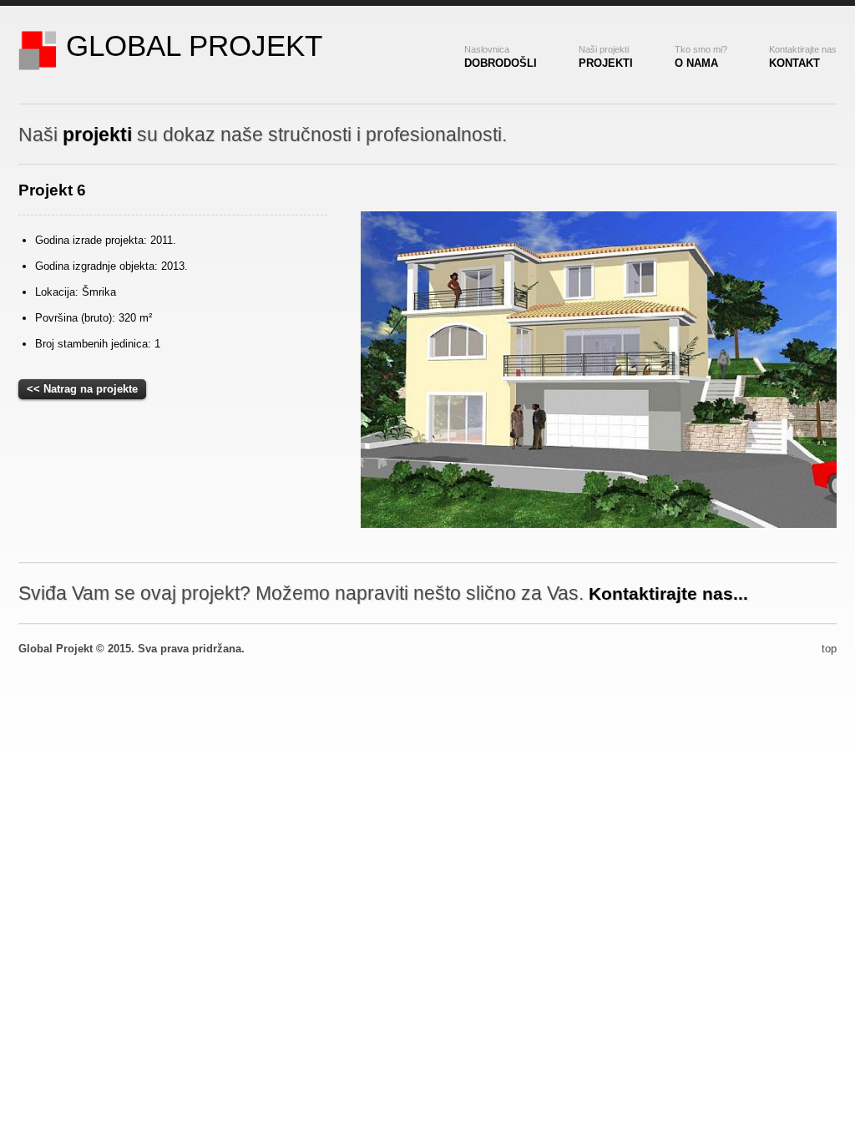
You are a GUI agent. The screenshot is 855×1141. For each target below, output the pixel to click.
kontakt (803, 56)
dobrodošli (500, 56)
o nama (701, 56)
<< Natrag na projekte (82, 389)
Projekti (606, 56)
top (829, 648)
